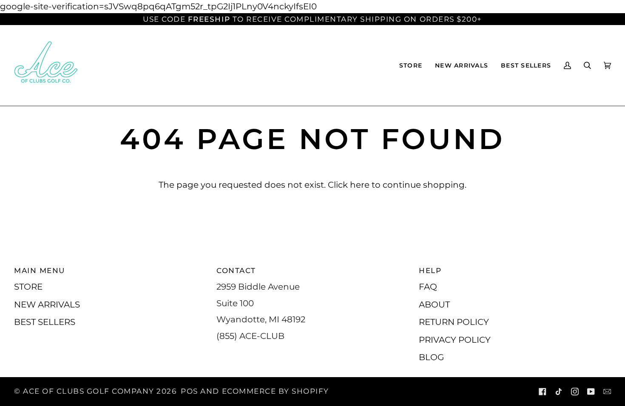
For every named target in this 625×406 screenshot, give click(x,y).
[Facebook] (542, 391)
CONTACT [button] (236, 270)
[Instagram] (575, 391)
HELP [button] (430, 270)
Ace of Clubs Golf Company (88, 391)
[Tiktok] (558, 391)
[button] (411, 65)
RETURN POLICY (454, 321)
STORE (28, 286)
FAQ (428, 286)
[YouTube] (591, 391)
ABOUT (434, 304)
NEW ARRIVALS (47, 304)
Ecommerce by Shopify (275, 391)
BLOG (431, 357)
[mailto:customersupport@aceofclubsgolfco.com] (607, 391)
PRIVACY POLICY (455, 339)
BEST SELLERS (44, 321)
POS (189, 391)
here (359, 184)
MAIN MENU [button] (39, 270)
